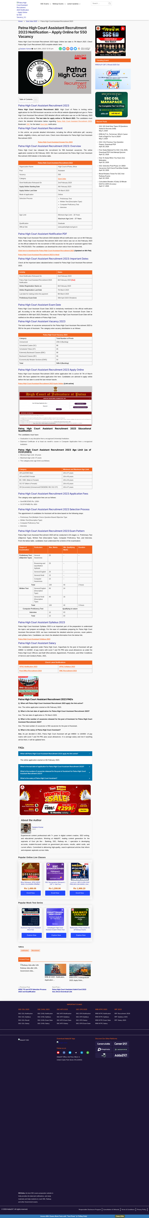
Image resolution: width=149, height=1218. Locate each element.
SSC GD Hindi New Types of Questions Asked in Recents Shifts (113, 127)
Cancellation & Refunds (111, 1209)
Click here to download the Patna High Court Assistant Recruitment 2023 (46, 251)
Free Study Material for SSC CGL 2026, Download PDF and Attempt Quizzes (113, 151)
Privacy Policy (141, 1209)
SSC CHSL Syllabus (44, 1017)
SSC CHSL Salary (43, 1023)
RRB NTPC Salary (101, 1023)
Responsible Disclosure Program (90, 1209)
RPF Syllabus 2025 (121, 1017)
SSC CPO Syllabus (82, 1017)
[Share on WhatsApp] (60, 48)
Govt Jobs (44, 124)
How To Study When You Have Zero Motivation (112, 159)
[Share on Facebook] (71, 48)
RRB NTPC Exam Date (103, 1020)
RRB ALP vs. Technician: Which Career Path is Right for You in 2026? (113, 135)
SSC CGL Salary (23, 1023)
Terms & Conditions (128, 1209)
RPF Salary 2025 (120, 1020)
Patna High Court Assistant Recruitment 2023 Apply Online (40, 383)
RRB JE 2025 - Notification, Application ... (55, 978)
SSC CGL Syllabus (24, 1017)
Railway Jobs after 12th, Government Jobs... (29, 969)
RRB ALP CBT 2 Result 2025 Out (107, 65)
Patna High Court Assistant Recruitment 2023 (74, 121)
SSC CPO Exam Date (83, 1023)
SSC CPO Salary (81, 1020)
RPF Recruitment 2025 (122, 1013)
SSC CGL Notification (25, 1013)
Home (20, 21)
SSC (28, 124)
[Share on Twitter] (75, 48)
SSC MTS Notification (64, 1013)
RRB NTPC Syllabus (102, 1017)
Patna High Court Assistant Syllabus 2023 (34, 639)
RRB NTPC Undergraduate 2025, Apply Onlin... (79, 979)
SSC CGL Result (23, 1020)
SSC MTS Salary (62, 1023)
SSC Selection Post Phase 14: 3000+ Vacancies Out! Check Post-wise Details (113, 167)
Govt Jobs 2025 (31, 21)
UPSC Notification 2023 (28, 666)
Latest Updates (73, 4)
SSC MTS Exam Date (64, 1020)
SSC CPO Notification (83, 1013)
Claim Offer (120, 1216)
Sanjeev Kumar (25, 49)
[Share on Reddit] (67, 48)
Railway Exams (58, 4)
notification (24, 950)
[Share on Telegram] (64, 48)
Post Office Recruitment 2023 (30, 671)
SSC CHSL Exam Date (45, 1020)
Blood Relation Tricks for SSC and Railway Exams (111, 175)
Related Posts (24, 959)
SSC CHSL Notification (45, 1013)
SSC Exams (44, 4)
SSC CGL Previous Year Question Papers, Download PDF (111, 143)
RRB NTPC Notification (103, 1013)
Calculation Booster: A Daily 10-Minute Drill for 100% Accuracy (113, 183)
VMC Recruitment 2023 (68, 671)
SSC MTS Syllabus (63, 1017)
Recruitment (35, 950)
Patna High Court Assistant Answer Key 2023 (55, 142)
